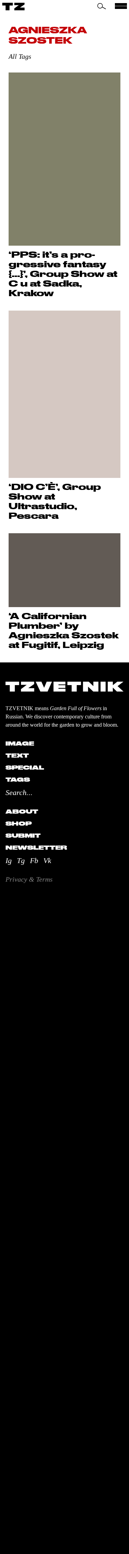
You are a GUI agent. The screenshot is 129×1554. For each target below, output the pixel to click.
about (22, 811)
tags (18, 779)
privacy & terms (29, 879)
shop (19, 823)
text (17, 755)
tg (21, 860)
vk (47, 860)
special (25, 767)
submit (23, 835)
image (20, 743)
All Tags (20, 56)
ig (9, 860)
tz (14, 6)
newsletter (36, 847)
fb (34, 860)
